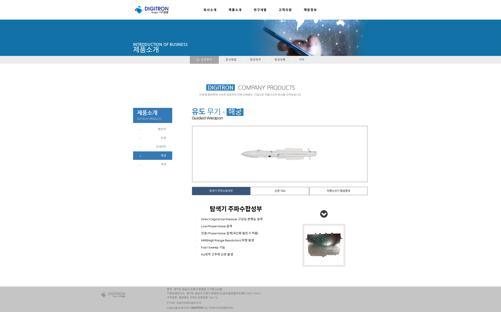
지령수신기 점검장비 (338, 191)
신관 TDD (280, 191)
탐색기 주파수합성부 (221, 191)
